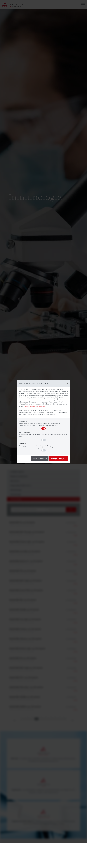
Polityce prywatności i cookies (34, 406)
